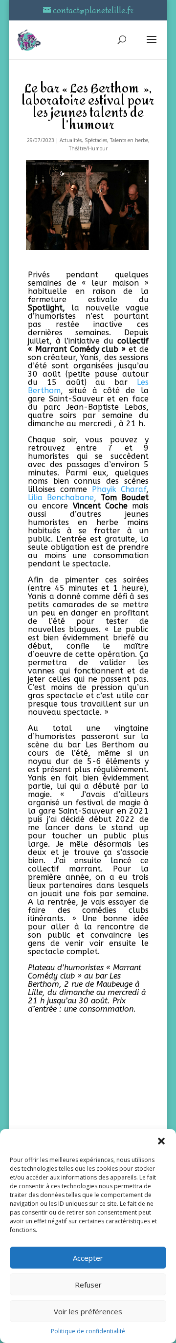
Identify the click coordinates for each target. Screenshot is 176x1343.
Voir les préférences (88, 1311)
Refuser (88, 1284)
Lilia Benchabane (61, 497)
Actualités (71, 140)
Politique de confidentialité (88, 1331)
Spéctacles (96, 140)
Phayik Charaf (119, 489)
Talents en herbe (129, 140)
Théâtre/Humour (88, 148)
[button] (161, 1141)
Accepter (88, 1258)
